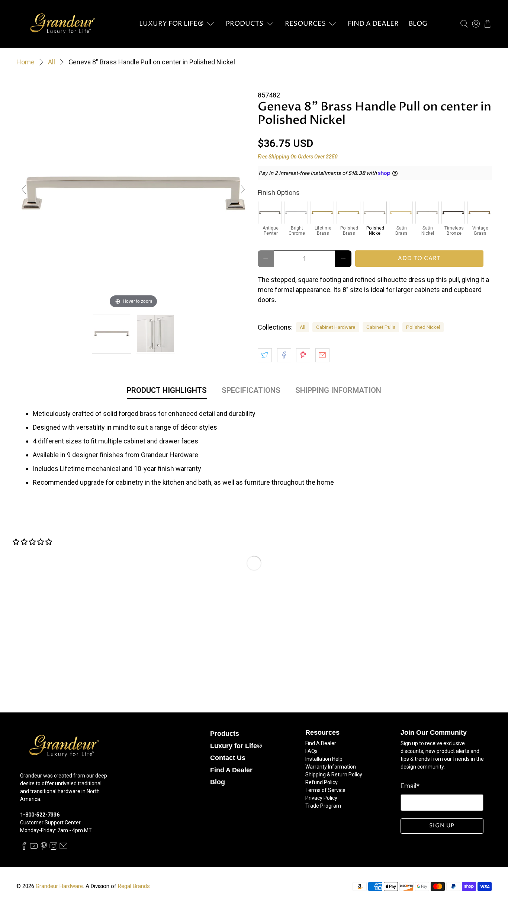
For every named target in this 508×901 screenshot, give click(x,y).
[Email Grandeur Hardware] (64, 848)
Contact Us (227, 757)
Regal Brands (134, 886)
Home (25, 62)
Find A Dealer (373, 23)
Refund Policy (321, 782)
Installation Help (324, 759)
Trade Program (323, 806)
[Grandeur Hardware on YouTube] (34, 848)
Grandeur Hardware (59, 886)
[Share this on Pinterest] (303, 355)
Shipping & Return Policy (333, 774)
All (51, 62)
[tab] (167, 392)
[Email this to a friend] (322, 355)
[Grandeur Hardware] (62, 24)
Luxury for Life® (171, 23)
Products (244, 23)
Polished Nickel (423, 327)
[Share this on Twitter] (265, 355)
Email (410, 786)
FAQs (311, 751)
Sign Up (441, 826)
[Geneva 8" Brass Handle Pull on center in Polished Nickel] (111, 333)
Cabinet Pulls (380, 327)
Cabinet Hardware (335, 327)
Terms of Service (325, 790)
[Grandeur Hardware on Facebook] (24, 848)
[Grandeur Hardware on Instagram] (53, 848)
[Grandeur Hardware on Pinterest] (44, 848)
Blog (418, 23)
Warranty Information (330, 767)
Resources (305, 23)
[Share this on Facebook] (284, 355)
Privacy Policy (321, 798)
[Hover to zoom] (133, 192)
